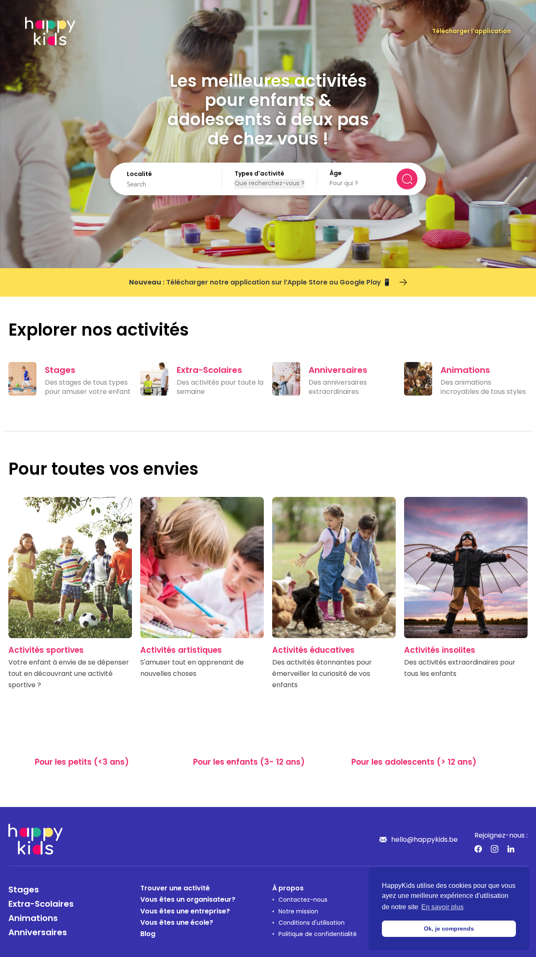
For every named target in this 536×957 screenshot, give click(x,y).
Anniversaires (37, 933)
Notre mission (298, 912)
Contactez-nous (302, 900)
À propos (288, 888)
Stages (23, 890)
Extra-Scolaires (41, 905)
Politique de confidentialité (317, 934)
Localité (139, 174)
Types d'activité (259, 174)
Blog (147, 934)
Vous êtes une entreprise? (185, 911)
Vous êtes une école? (176, 923)
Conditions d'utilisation (311, 923)
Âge (336, 173)
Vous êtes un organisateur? (187, 900)
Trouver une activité (175, 888)
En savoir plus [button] (442, 906)
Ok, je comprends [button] (449, 928)
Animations (33, 919)
